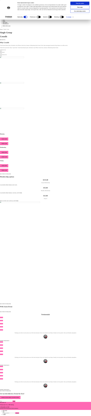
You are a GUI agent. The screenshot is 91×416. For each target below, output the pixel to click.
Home (1, 29)
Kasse (4, 21)
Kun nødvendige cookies (80, 11)
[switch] (39, 17)
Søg (3, 411)
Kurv (4, 20)
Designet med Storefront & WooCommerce (9, 408)
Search (17, 413)
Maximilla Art (6, 23)
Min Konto (5, 22)
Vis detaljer (68, 17)
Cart (4, 414)
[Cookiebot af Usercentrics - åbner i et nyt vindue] (8, 17)
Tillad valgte (80, 7)
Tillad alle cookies (80, 3)
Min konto (5, 410)
